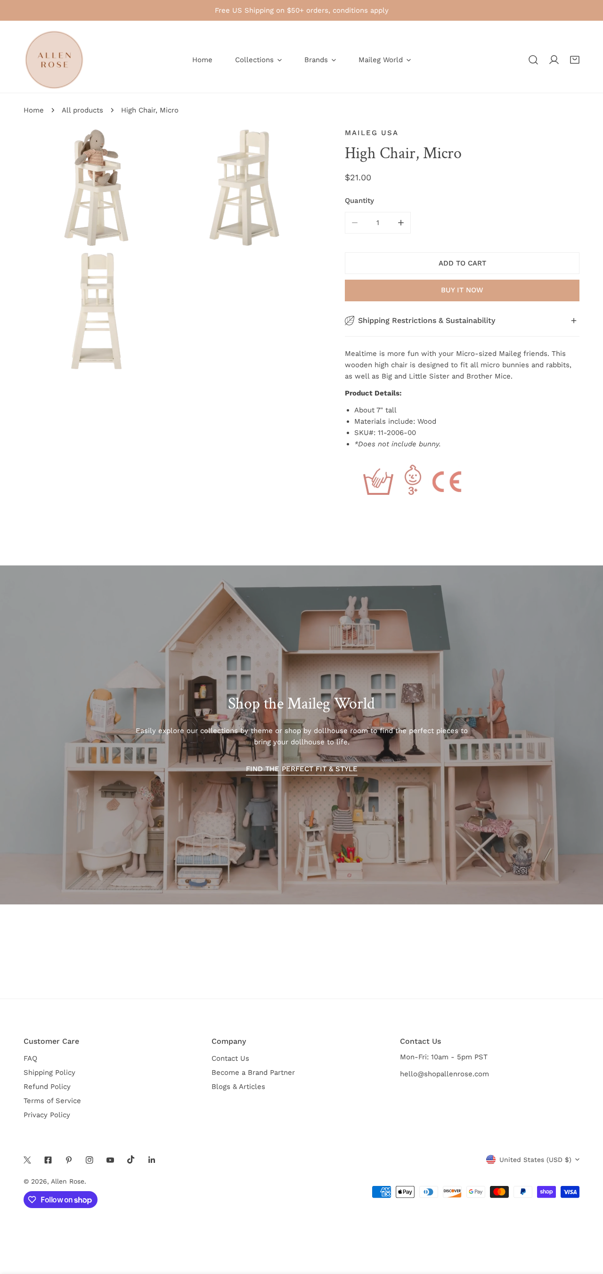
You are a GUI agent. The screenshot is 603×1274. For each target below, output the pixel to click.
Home (34, 110)
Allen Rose (67, 1181)
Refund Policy (47, 1086)
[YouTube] (110, 1160)
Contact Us (230, 1058)
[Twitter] (27, 1160)
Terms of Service (52, 1101)
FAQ (30, 1058)
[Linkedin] (151, 1160)
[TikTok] (131, 1159)
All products (82, 110)
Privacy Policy (47, 1115)
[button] (574, 59)
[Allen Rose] (54, 59)
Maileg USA (372, 133)
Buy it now (462, 290)
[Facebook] (48, 1160)
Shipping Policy (49, 1072)
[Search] (533, 59)
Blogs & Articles (238, 1086)
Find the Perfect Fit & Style (302, 769)
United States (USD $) (535, 1159)
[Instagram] (89, 1160)
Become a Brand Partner (253, 1072)
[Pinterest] (68, 1160)
